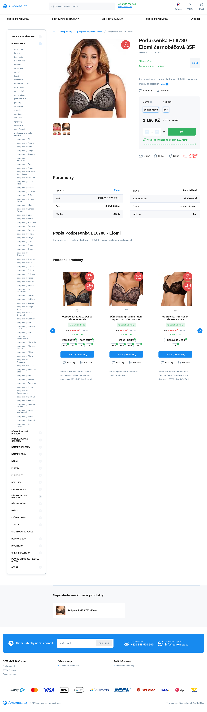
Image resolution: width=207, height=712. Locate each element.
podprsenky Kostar (25, 285)
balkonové (18, 49)
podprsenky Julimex (26, 274)
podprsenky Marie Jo (26, 342)
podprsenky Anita (24, 147)
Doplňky (16, 482)
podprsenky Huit (24, 263)
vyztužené (18, 125)
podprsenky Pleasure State (26, 370)
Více (163, 84)
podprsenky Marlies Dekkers (25, 347)
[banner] (22, 6)
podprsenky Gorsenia (22, 254)
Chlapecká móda (20, 553)
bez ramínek (19, 61)
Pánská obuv (18, 489)
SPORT (14, 567)
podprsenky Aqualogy (22, 159)
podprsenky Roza (25, 387)
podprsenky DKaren (26, 191)
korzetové (18, 80)
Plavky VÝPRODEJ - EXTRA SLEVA (25, 560)
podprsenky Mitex (25, 352)
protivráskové (20, 99)
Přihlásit (104, 643)
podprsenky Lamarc (26, 295)
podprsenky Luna (25, 332)
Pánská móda (18, 504)
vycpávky (18, 121)
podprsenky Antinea (26, 154)
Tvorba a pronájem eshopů (178, 703)
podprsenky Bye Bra (26, 178)
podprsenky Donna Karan (25, 200)
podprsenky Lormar (25, 319)
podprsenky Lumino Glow (26, 327)
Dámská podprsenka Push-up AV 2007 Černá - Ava (126, 318)
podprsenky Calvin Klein (25, 182)
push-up (18, 102)
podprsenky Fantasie (26, 222)
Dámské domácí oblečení (19, 440)
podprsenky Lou (24, 322)
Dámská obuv (18, 454)
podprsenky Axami (25, 168)
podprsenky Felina (25, 234)
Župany (15, 525)
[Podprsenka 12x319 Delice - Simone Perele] (77, 289)
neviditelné (19, 91)
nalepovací (19, 87)
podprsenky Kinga (25, 278)
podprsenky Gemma (26, 249)
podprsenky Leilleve (26, 299)
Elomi (195, 63)
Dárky (14, 461)
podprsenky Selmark (26, 397)
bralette (17, 64)
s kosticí (17, 110)
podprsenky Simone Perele (26, 405)
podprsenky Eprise (25, 215)
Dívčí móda (17, 546)
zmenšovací (19, 129)
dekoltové (18, 68)
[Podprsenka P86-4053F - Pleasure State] (175, 289)
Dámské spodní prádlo (19, 432)
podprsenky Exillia (25, 219)
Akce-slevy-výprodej (23, 36)
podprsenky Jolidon (25, 270)
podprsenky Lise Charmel (24, 314)
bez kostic (18, 57)
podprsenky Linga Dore (25, 308)
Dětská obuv (18, 539)
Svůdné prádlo (19, 518)
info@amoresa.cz (125, 7)
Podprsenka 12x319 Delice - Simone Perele (77, 318)
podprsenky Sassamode (22, 392)
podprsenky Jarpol (25, 266)
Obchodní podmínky (70, 665)
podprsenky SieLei (25, 400)
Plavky (15, 468)
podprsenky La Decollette (23, 290)
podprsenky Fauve (25, 230)
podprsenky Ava (24, 164)
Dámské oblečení (21, 447)
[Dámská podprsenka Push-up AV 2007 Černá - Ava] (126, 289)
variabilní (18, 118)
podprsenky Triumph (26, 420)
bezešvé (18, 53)
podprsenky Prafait (25, 379)
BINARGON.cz (197, 703)
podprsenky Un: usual (24, 425)
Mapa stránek (55, 703)
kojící (16, 76)
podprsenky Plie (24, 375)
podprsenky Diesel (25, 187)
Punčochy (17, 475)
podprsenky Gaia (24, 241)
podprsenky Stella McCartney (25, 411)
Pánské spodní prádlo (19, 496)
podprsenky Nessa (25, 366)
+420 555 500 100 (127, 4)
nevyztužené (19, 95)
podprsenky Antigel (25, 150)
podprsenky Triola (25, 416)
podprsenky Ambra (25, 143)
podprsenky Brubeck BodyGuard (26, 173)
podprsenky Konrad (25, 281)
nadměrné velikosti (22, 83)
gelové (17, 72)
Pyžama (15, 511)
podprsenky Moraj (25, 356)
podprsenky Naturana (22, 361)
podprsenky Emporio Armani (26, 210)
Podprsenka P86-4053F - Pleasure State (175, 318)
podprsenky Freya (25, 237)
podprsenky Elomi (25, 205)
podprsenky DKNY (25, 195)
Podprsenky (66, 32)
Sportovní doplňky (22, 532)
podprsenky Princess (26, 383)
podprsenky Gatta (25, 245)
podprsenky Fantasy (26, 226)
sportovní (18, 114)
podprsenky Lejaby (25, 303)
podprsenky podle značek (89, 32)
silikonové (18, 106)
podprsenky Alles (24, 139)
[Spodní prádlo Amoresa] (54, 31)
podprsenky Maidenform (22, 337)
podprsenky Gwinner (26, 259)
